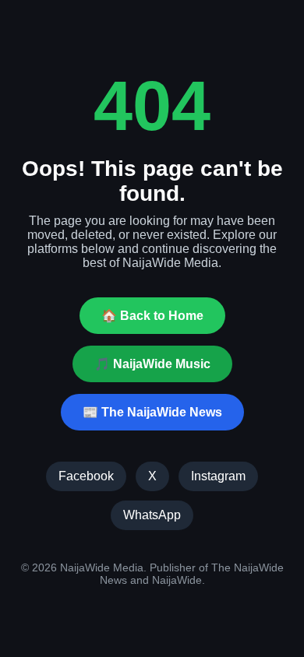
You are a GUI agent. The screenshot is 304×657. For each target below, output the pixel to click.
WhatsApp (152, 515)
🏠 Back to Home (152, 315)
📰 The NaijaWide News (152, 412)
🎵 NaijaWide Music (152, 364)
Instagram (218, 476)
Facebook (86, 476)
